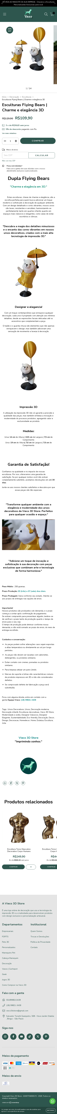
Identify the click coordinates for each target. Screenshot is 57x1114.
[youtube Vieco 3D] (21, 1037)
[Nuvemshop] (10, 1103)
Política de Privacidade (40, 942)
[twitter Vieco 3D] (38, 1037)
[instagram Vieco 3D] (5, 1037)
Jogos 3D (6, 979)
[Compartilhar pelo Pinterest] (23, 784)
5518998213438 (13, 1000)
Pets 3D (5, 942)
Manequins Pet (8, 952)
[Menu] (4, 14)
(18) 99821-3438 (13, 1005)
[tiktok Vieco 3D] (30, 1037)
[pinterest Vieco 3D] (46, 1037)
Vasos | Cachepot (9, 969)
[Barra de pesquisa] (46, 14)
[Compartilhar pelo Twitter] (17, 784)
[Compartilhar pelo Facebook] (11, 784)
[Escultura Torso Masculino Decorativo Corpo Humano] (31, 867)
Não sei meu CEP (8, 161)
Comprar (13, 867)
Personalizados (8, 947)
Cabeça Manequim (10, 958)
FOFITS (5, 936)
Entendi (50, 1110)
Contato (34, 947)
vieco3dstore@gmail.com (17, 1010)
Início (4, 97)
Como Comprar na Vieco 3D (14, 985)
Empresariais (7, 931)
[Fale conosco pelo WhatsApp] (52, 1101)
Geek (4, 974)
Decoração (14, 97)
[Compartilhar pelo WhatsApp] (5, 783)
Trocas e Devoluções (40, 936)
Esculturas (26, 97)
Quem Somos (36, 931)
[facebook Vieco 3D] (13, 1037)
